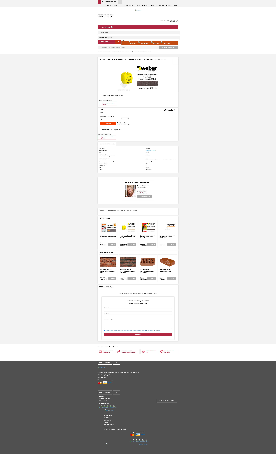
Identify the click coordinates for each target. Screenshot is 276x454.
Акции (101, 396)
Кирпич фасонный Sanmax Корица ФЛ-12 (147, 272)
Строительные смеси (106, 51)
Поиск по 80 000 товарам (169, 47)
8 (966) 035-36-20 (141, 191)
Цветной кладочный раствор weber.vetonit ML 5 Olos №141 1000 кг (128, 236)
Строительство (104, 403)
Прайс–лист (103, 401)
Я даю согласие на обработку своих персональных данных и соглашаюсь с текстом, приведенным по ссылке (133, 330)
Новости (137, 5)
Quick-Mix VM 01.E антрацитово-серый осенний (108, 236)
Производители (104, 398)
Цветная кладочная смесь (117, 51)
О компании (129, 5)
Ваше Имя (106, 307)
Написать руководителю (105, 37)
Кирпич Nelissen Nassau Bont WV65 (107, 272)
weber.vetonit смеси (151, 150)
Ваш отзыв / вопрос (108, 319)
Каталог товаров (104, 362)
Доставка (168, 5)
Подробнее (108, 231)
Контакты (175, 5)
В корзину (109, 123)
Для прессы (145, 5)
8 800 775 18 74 (112, 5)
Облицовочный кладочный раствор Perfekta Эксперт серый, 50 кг (167, 236)
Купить (113, 244)
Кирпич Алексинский (165, 271)
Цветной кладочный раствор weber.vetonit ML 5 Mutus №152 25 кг (147, 236)
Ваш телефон (107, 313)
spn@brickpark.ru (142, 193)
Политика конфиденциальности (115, 429)
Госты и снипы (160, 5)
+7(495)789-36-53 (105, 374)
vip (118, 42)
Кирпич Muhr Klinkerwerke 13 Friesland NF (127, 272)
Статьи (152, 5)
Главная (99, 51)
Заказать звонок (145, 196)
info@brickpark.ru (107, 376)
